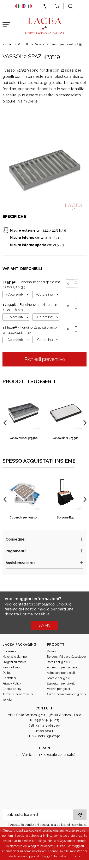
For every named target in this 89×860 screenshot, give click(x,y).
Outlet (6, 672)
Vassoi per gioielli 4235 (66, 44)
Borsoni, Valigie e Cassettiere (66, 656)
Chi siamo (9, 651)
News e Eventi (11, 667)
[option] (44, 170)
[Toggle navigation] (6, 25)
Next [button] (84, 422)
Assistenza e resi (21, 563)
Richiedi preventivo (44, 359)
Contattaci (9, 678)
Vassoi (39, 44)
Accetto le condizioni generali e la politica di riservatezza (48, 824)
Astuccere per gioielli (61, 672)
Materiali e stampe (14, 656)
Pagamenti (16, 551)
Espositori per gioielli (61, 683)
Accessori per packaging (63, 667)
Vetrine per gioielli (59, 688)
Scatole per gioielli (59, 678)
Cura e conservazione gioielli (66, 694)
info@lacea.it (44, 731)
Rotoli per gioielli (58, 662)
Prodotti (23, 44)
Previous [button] (4, 422)
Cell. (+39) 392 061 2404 (45, 725)
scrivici (44, 625)
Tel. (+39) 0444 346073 (45, 720)
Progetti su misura (14, 662)
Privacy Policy (11, 683)
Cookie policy (11, 688)
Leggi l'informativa (54, 856)
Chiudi (75, 856)
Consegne (15, 539)
